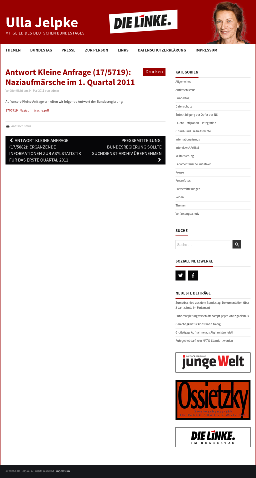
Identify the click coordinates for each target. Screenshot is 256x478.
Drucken (154, 71)
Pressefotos (183, 180)
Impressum (206, 50)
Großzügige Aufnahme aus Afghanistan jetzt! (204, 332)
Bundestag (41, 50)
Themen (13, 50)
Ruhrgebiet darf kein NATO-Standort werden (204, 340)
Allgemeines (183, 82)
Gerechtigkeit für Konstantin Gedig (198, 324)
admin (55, 90)
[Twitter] (181, 275)
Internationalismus (188, 139)
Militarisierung (185, 156)
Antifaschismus (21, 126)
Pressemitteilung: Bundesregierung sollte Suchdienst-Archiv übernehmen (127, 147)
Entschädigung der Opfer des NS (197, 114)
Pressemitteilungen (188, 189)
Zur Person (96, 50)
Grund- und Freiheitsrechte (193, 131)
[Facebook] (193, 275)
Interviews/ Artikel (187, 148)
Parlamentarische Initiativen (194, 164)
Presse (69, 50)
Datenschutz (184, 106)
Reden (180, 197)
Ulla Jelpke (42, 21)
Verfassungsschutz (187, 214)
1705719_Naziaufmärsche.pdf (27, 110)
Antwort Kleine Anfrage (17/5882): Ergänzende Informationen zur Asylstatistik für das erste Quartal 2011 (45, 150)
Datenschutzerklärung (162, 50)
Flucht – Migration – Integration (196, 123)
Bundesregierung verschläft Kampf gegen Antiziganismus (212, 316)
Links (123, 50)
